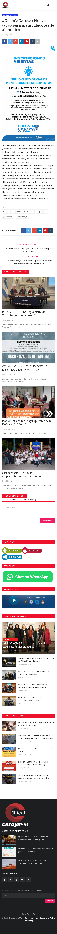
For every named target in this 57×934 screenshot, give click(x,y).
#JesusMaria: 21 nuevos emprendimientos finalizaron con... (25, 474)
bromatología (22, 216)
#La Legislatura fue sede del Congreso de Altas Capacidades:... (36, 659)
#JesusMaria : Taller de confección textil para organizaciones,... (35, 850)
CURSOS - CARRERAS (10, 15)
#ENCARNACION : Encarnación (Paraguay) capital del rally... (32, 862)
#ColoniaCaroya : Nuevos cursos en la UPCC (36, 750)
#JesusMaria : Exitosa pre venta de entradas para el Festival (28, 250)
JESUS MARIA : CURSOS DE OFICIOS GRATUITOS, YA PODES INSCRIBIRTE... (36, 737)
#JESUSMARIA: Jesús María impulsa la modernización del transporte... (35, 838)
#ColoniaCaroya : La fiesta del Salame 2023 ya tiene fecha (36, 723)
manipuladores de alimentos (22, 211)
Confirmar (47, 520)
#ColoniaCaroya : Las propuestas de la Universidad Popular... (27, 422)
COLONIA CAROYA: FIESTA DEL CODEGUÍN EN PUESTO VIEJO (33, 763)
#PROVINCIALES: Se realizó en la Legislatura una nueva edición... (33, 686)
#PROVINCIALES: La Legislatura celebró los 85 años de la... (33, 672)
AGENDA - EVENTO (10, 639)
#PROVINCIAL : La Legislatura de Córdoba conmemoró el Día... (23, 313)
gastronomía (8, 216)
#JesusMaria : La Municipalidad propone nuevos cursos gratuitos (33, 776)
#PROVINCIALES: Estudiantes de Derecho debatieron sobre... (33, 699)
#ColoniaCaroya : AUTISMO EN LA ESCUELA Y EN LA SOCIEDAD (25, 368)
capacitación (42, 211)
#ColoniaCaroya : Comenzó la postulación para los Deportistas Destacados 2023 (28, 262)
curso (5, 211)
